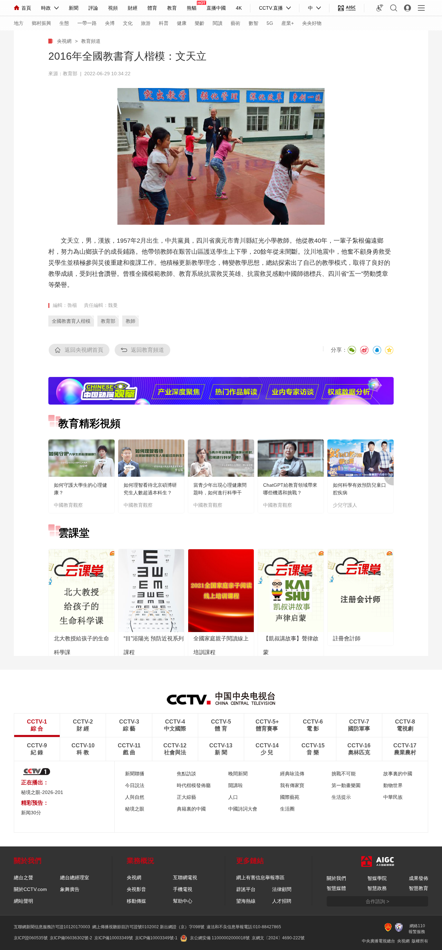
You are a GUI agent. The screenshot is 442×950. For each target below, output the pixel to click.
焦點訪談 (186, 773)
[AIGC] (347, 7)
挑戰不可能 (344, 773)
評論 (93, 8)
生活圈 (287, 809)
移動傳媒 (136, 901)
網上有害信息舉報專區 (260, 877)
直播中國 (216, 8)
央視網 (64, 41)
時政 (46, 8)
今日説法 (134, 785)
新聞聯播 (134, 773)
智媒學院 (377, 878)
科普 (164, 23)
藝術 (235, 23)
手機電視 (182, 889)
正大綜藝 (186, 797)
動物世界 (393, 785)
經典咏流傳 (292, 773)
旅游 (146, 23)
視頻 (113, 8)
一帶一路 (87, 23)
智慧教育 (418, 888)
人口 (233, 797)
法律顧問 (281, 889)
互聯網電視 (185, 877)
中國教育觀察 (68, 505)
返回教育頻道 (147, 350)
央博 (110, 23)
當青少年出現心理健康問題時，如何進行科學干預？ (220, 492)
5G (270, 23)
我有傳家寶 (292, 785)
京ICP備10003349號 (113, 938)
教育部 (108, 321)
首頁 (26, 8)
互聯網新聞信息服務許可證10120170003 (52, 926)
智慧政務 (377, 888)
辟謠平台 (246, 889)
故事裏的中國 (397, 773)
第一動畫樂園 (346, 785)
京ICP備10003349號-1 (156, 938)
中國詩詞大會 (242, 809)
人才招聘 (281, 901)
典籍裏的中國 (191, 809)
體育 (152, 8)
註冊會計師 (347, 638)
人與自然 (134, 797)
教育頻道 (90, 41)
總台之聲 (23, 877)
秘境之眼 (134, 809)
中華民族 (393, 797)
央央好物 (311, 23)
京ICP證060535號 (31, 938)
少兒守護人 (345, 505)
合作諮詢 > (377, 901)
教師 (130, 321)
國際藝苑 (289, 797)
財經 (132, 8)
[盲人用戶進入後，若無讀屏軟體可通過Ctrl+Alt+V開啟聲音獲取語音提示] (379, 7)
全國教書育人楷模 (71, 321)
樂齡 (199, 23)
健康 (181, 23)
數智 (253, 23)
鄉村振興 (41, 23)
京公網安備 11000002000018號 (220, 938)
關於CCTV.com (30, 889)
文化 (128, 23)
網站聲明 (23, 901)
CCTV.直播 (271, 8)
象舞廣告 (69, 889)
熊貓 (191, 8)
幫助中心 (182, 901)
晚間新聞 (238, 773)
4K (239, 8)
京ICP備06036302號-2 (71, 938)
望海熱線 (246, 901)
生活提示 (341, 797)
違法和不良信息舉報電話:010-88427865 (243, 926)
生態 (64, 23)
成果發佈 (418, 878)
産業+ (287, 23)
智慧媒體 (336, 888)
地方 (18, 23)
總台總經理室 (74, 877)
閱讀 (217, 23)
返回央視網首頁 (84, 350)
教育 (172, 8)
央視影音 (136, 889)
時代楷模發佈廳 (194, 785)
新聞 (73, 8)
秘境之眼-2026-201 (42, 792)
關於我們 (336, 878)
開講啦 (235, 785)
